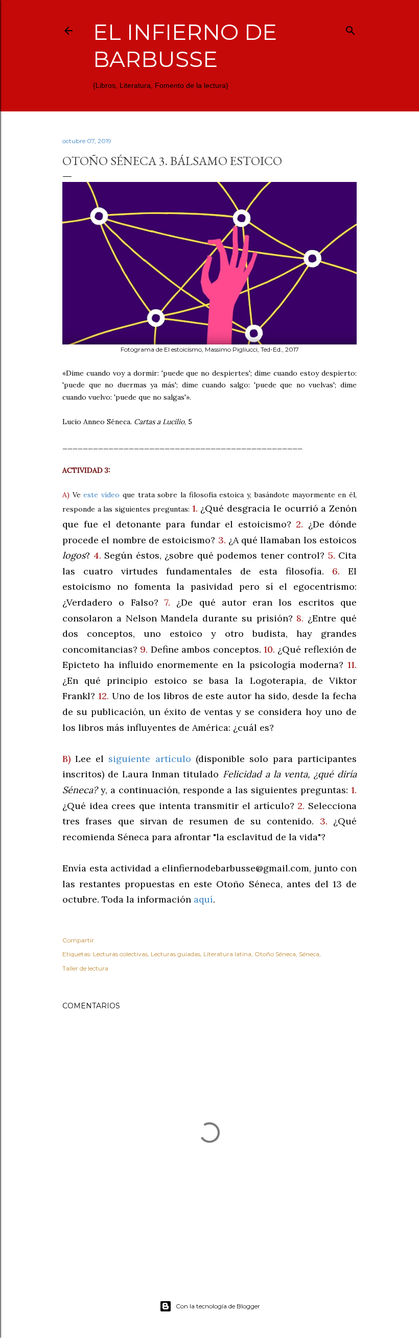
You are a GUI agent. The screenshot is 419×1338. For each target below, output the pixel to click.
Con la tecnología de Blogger (218, 1306)
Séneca (309, 954)
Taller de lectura (85, 968)
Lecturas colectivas (120, 954)
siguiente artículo (149, 759)
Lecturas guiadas (175, 954)
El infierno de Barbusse (185, 45)
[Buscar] (350, 28)
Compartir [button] (78, 940)
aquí (203, 899)
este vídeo (101, 494)
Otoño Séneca (275, 954)
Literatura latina (227, 954)
